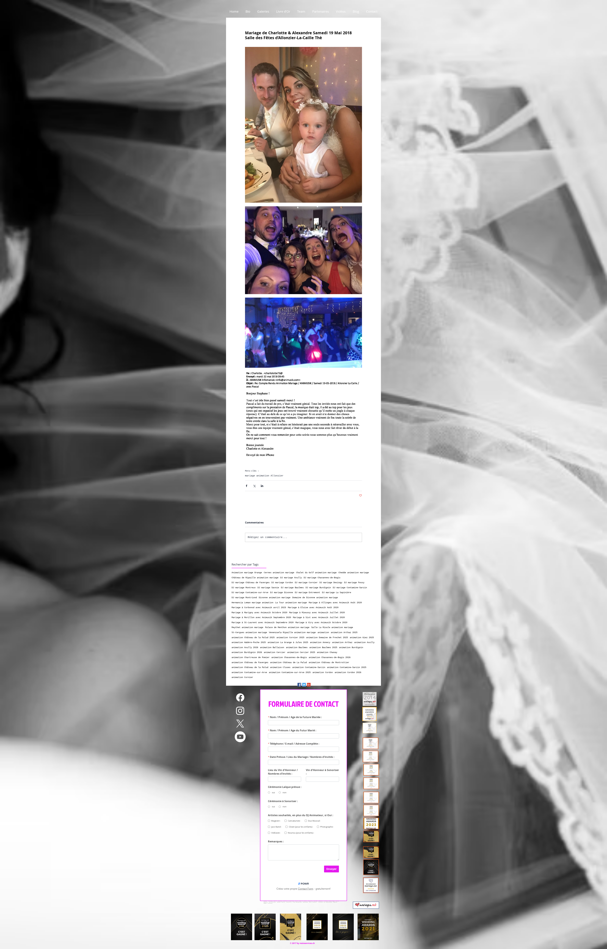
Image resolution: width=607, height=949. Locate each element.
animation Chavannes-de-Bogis (289, 657)
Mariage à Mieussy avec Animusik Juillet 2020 (317, 612)
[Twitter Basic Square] (304, 684)
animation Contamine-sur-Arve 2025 (290, 672)
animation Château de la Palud (250, 667)
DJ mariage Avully (291, 577)
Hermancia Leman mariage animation (252, 602)
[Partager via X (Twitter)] (254, 485)
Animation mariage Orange (247, 572)
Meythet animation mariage (247, 627)
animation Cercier (274, 652)
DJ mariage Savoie (268, 587)
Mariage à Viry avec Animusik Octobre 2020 (321, 622)
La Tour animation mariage (291, 602)
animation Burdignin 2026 (247, 652)
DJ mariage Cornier (306, 582)
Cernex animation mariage (279, 572)
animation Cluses (280, 667)
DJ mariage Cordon (282, 582)
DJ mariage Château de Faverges (251, 582)
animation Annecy (320, 642)
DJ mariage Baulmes (292, 587)
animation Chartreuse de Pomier (251, 657)
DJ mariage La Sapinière (336, 592)
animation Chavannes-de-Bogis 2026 (329, 657)
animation (323, 632)
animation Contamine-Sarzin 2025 (346, 667)
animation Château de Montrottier (329, 662)
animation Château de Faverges (250, 662)
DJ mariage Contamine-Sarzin (350, 587)
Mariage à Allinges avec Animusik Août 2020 (335, 602)
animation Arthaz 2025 (344, 632)
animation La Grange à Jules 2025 (288, 642)
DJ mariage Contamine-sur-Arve (250, 592)
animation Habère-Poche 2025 (249, 642)
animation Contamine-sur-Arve (249, 672)
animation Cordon (323, 672)
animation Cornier (242, 677)
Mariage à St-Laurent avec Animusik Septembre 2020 (263, 622)
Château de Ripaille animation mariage (255, 577)
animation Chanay (327, 652)
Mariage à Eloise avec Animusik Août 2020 (313, 607)
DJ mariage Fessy (354, 582)
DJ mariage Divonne (281, 592)
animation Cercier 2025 (301, 652)
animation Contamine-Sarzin (308, 667)
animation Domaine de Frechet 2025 (327, 637)
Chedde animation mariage (353, 572)
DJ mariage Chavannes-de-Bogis (322, 577)
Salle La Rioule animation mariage (332, 627)
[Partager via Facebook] (246, 485)
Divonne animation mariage (274, 597)
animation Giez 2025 (362, 637)
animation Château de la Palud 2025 (253, 637)
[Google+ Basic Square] (309, 684)
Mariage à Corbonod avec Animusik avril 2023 (259, 607)
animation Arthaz (342, 642)
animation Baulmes (296, 647)
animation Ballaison (272, 647)
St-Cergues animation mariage (249, 632)
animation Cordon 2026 (348, 672)
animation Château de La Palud (288, 662)
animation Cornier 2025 (290, 637)
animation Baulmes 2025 (323, 647)
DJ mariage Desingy (330, 582)
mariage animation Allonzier (264, 475)
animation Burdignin (351, 647)
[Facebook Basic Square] (299, 684)
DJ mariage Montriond (244, 597)
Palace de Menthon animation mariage (287, 627)
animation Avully (364, 642)
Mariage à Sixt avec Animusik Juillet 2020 (319, 617)
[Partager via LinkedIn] (262, 485)
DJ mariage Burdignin (318, 587)
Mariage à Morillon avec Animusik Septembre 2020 (261, 617)
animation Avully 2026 (245, 647)
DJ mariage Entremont (307, 592)
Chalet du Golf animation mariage (316, 572)
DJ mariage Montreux (244, 587)
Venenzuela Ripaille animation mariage (292, 632)
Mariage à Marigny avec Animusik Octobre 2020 (259, 612)
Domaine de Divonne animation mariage (315, 597)
